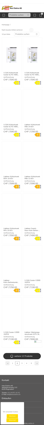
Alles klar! (12, 420)
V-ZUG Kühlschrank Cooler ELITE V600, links (11, 74)
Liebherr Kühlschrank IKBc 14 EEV (32, 126)
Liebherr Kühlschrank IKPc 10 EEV (11, 230)
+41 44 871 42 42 (13, 393)
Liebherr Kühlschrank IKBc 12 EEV (32, 178)
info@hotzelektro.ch (13, 394)
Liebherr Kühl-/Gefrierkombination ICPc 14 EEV (11, 281)
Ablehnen (12, 416)
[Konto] (35, 15)
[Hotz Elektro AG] (12, 8)
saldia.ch (31, 423)
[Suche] (28, 15)
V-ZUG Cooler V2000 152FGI (32, 281)
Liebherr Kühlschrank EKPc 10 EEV (11, 178)
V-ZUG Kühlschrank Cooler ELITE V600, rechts (11, 126)
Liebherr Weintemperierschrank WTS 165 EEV (32, 333)
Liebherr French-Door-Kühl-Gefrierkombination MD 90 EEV (32, 230)
